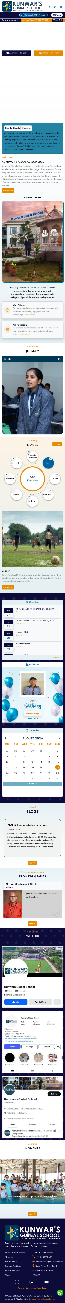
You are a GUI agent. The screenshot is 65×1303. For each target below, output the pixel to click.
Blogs (7, 1275)
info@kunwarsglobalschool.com (49, 1261)
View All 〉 (58, 657)
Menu (58, 15)
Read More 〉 (21, 612)
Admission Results (12, 1270)
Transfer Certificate (13, 1266)
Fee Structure (11, 1261)
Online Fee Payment (50, 52)
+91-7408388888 (44, 1257)
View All (57, 20)
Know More (8, 190)
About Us (9, 1257)
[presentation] (7, 697)
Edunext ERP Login (35, 15)
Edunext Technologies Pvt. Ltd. (42, 1298)
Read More (16, 149)
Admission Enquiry (18, 52)
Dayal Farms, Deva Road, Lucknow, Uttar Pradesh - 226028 (44, 1271)
